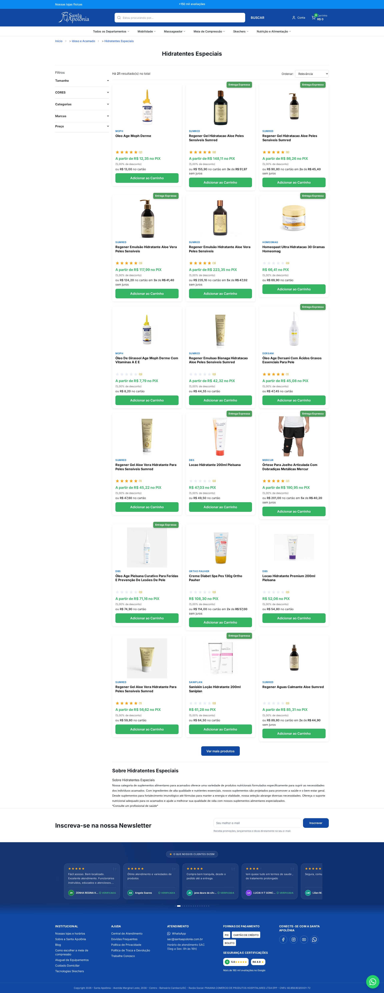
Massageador (173, 31)
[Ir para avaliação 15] (208, 905)
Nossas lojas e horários (70, 933)
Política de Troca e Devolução (130, 950)
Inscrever (315, 823)
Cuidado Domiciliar (67, 965)
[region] (192, 881)
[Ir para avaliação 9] (195, 905)
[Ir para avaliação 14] (206, 905)
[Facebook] (283, 940)
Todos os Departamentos (109, 31)
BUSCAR (257, 18)
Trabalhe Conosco (123, 956)
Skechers (239, 31)
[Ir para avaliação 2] (179, 906)
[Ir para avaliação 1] (175, 905)
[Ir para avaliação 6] (188, 905)
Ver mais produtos (220, 751)
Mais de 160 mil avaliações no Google (244, 970)
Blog (58, 944)
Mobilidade (145, 31)
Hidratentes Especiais (119, 41)
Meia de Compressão (208, 31)
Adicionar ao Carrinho (147, 178)
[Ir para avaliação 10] (197, 905)
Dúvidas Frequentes (124, 939)
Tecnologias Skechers (69, 971)
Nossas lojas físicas (68, 4)
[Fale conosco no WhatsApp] (372, 981)
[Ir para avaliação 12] (202, 905)
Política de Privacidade (126, 944)
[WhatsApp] (314, 940)
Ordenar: (287, 73)
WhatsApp (179, 933)
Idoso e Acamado (83, 41)
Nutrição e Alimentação (272, 31)
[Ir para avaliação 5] (186, 905)
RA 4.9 (257, 961)
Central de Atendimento (126, 933)
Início (58, 41)
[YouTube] (304, 940)
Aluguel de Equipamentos (72, 960)
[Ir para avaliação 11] (199, 905)
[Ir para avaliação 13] (204, 905)
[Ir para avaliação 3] (182, 905)
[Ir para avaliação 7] (191, 905)
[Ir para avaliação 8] (193, 905)
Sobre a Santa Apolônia (70, 939)
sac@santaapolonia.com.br (185, 939)
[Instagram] (294, 940)
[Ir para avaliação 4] (184, 905)
